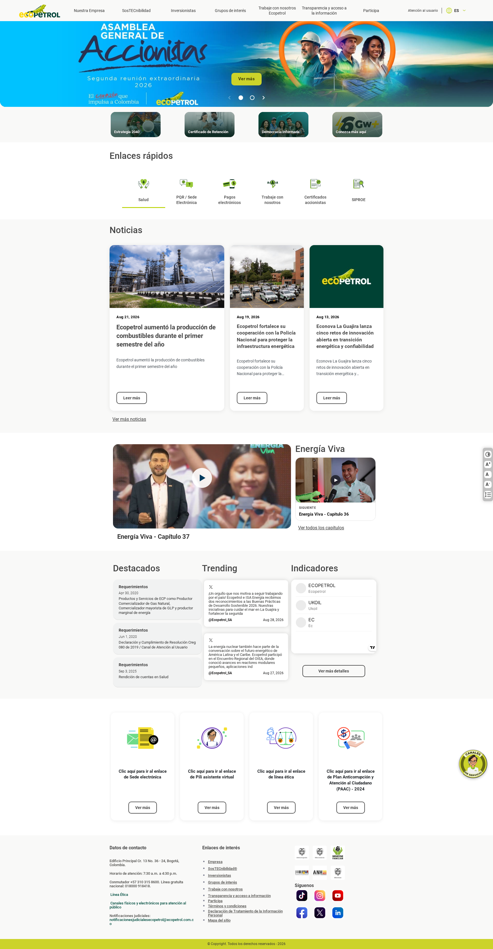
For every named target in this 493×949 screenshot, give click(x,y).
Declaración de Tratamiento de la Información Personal (245, 913)
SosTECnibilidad (136, 10)
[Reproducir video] (202, 478)
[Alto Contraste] (488, 454)
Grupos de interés (230, 10)
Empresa (215, 862)
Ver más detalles (333, 671)
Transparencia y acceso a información (239, 896)
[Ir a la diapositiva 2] (252, 97)
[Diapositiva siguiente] (263, 97)
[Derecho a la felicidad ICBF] (338, 853)
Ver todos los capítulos (321, 527)
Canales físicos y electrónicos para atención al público (148, 905)
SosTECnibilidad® (222, 868)
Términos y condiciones (227, 906)
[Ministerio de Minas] (338, 873)
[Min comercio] (320, 853)
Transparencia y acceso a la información (324, 10)
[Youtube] (338, 895)
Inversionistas (183, 10)
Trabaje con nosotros (225, 889)
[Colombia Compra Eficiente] (302, 873)
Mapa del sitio (219, 920)
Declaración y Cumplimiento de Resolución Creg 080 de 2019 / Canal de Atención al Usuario (157, 644)
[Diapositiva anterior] (229, 97)
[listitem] (142, 766)
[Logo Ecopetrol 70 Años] (42, 11)
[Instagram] (320, 895)
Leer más (131, 398)
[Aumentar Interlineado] (488, 494)
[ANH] (320, 873)
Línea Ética (119, 894)
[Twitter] (320, 912)
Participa (371, 10)
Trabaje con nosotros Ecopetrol (277, 10)
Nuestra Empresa (89, 10)
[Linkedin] (338, 912)
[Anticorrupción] (302, 853)
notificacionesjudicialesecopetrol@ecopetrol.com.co (152, 922)
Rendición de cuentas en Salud (143, 677)
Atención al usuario (423, 11)
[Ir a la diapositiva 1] (240, 97)
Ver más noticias (129, 419)
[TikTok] (302, 895)
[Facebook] (302, 912)
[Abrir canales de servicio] (473, 764)
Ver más (246, 78)
